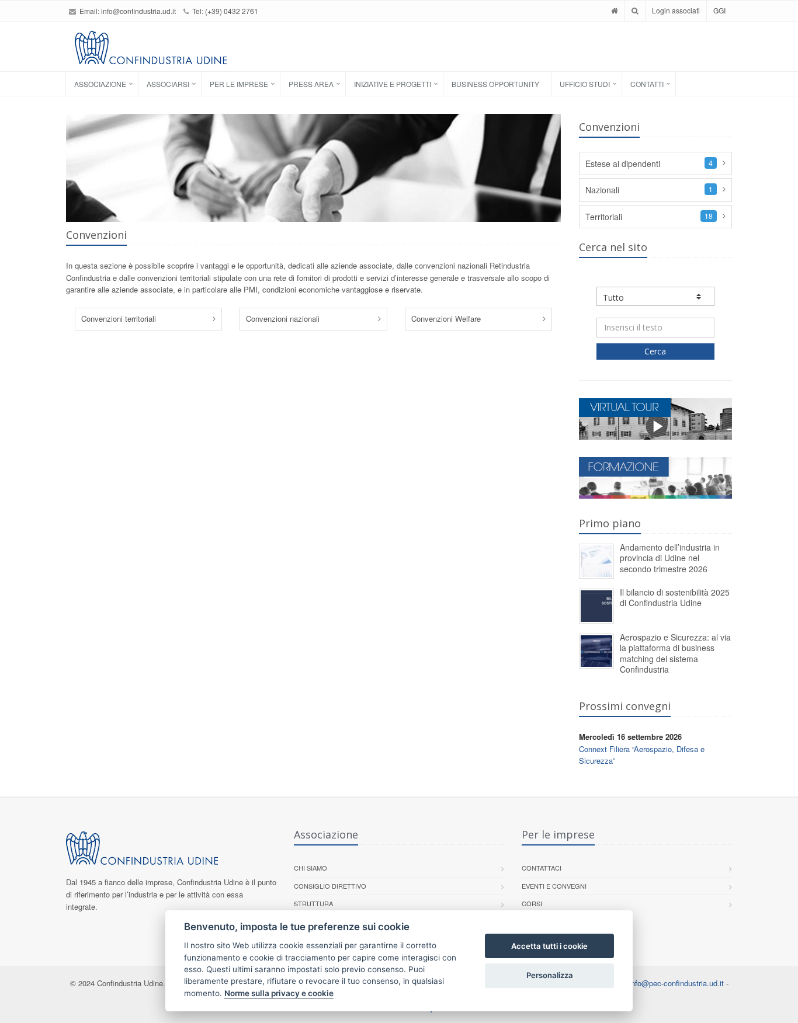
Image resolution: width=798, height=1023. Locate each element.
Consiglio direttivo (330, 885)
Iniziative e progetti (392, 84)
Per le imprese (239, 84)
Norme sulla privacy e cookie (279, 993)
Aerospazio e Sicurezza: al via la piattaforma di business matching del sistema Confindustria (675, 653)
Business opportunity (495, 84)
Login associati (676, 10)
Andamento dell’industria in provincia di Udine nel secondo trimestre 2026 (670, 558)
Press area (311, 84)
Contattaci (541, 867)
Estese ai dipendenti (622, 163)
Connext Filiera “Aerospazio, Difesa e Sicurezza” (642, 755)
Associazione (100, 84)
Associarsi (168, 84)
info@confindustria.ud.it (138, 11)
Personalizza (549, 975)
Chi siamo (310, 867)
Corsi (532, 903)
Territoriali (603, 216)
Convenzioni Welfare (446, 318)
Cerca (655, 351)
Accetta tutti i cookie (549, 946)
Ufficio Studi (585, 84)
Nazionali (602, 190)
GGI (719, 10)
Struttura (313, 903)
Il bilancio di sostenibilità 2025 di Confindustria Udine (675, 597)
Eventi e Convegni (554, 885)
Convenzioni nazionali (283, 318)
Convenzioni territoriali (118, 318)
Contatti (647, 84)
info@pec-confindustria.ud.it (676, 983)
